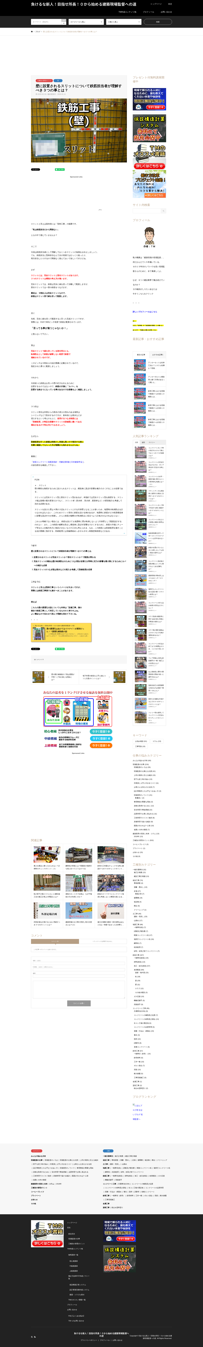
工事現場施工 (139, 1077)
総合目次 (71, 1234)
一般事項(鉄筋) (139, 958)
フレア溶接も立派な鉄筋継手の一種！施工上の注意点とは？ (156, 660)
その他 (135, 856)
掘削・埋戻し (139, 916)
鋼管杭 (136, 943)
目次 (170, 4)
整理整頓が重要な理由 (142, 802)
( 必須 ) (37, 960)
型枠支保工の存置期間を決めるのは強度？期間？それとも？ (156, 687)
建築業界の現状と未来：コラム (144, 834)
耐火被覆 (137, 1073)
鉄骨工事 (136, 1051)
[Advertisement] (101, 53)
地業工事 (136, 924)
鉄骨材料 (137, 1058)
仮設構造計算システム (78, 1285)
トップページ (156, 4)
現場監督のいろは (140, 767)
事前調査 (137, 883)
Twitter (32, 1337)
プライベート (138, 848)
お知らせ (136, 852)
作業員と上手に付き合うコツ (144, 783)
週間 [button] (143, 442)
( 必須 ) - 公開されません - (43, 967)
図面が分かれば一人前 (142, 826)
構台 (135, 906)
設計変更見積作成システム (79, 1290)
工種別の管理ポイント (44, 80)
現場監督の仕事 (138, 764)
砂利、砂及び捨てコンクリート (145, 951)
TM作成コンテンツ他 (127, 12)
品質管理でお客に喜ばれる (144, 814)
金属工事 (136, 1081)
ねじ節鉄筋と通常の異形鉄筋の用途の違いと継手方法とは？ (156, 674)
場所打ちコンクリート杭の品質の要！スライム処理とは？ (156, 591)
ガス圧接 (137, 996)
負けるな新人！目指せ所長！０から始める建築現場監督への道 (101, 1334)
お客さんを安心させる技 (143, 787)
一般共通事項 (138, 870)
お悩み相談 (141, 741)
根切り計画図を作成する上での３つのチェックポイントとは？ (156, 701)
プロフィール (148, 12)
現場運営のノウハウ (141, 795)
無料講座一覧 (73, 1255)
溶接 (135, 1069)
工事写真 (140, 746)
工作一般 (137, 1062)
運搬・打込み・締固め (142, 1031)
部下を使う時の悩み (141, 779)
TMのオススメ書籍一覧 (77, 1300)
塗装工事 (136, 1085)
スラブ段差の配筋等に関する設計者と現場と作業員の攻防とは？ (156, 619)
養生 (135, 1035)
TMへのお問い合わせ (76, 1321)
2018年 (136, 836)
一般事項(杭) (138, 927)
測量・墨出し (139, 887)
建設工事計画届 (139, 876)
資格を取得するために (142, 806)
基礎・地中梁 (140, 973)
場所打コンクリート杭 (142, 939)
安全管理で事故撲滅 (141, 810)
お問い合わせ (166, 12)
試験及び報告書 (139, 931)
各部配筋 (137, 970)
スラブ (137, 988)
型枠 (135, 1039)
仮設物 (136, 902)
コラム (157, 741)
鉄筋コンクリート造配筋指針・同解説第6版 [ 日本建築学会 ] (58, 462)
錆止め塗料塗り (139, 1088)
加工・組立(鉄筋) (140, 966)
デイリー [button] (152, 442)
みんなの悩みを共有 (140, 760)
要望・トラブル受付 (77, 1295)
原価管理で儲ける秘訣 (142, 822)
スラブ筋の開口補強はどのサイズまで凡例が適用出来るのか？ (156, 632)
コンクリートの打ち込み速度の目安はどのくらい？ (156, 605)
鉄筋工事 (136, 955)
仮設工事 (136, 880)
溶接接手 (137, 1004)
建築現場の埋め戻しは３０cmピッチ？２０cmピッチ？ (156, 578)
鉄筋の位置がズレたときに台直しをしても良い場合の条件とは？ (156, 550)
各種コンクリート (140, 1047)
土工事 (135, 914)
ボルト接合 (138, 1066)
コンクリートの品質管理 (143, 1027)
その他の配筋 (140, 992)
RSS (35, 1337)
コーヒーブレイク (139, 844)
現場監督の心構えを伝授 (143, 771)
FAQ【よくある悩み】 (76, 1316)
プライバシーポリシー (89, 1340)
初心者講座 (74, 1261)
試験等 (136, 1043)
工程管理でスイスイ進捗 (143, 818)
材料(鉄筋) (138, 962)
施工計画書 (138, 872)
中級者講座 (74, 1266)
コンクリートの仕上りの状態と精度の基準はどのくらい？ (156, 522)
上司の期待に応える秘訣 (143, 775)
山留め (136, 920)
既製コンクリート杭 (141, 935)
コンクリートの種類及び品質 (144, 1015)
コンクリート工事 (139, 1008)
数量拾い (138, 798)
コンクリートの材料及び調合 (144, 1019)
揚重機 (136, 898)
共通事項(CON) (139, 1011)
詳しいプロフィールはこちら (145, 312)
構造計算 (138, 894)
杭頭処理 (137, 947)
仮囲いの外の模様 (140, 830)
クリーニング (139, 910)
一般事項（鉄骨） (140, 1054)
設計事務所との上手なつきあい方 (146, 791)
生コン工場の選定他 (141, 1023)
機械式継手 (138, 1000)
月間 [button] (136, 442)
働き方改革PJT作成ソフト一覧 (78, 1277)
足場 (135, 891)
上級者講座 (74, 1271)
